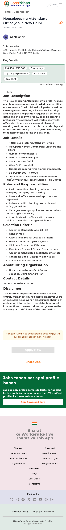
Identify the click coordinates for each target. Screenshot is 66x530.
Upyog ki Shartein (43, 511)
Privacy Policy (20, 511)
